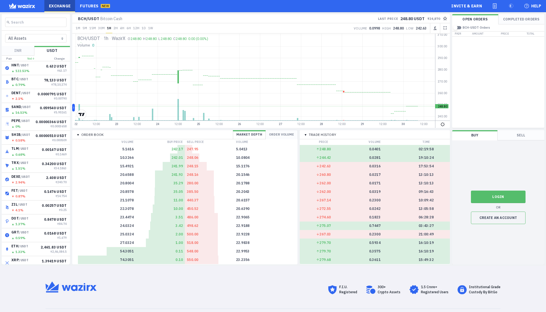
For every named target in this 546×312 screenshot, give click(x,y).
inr (18, 50)
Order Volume (281, 134)
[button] (495, 6)
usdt (52, 50)
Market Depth (249, 134)
